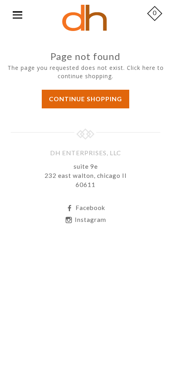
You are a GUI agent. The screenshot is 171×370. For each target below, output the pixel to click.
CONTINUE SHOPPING (85, 98)
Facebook (89, 207)
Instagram (89, 219)
